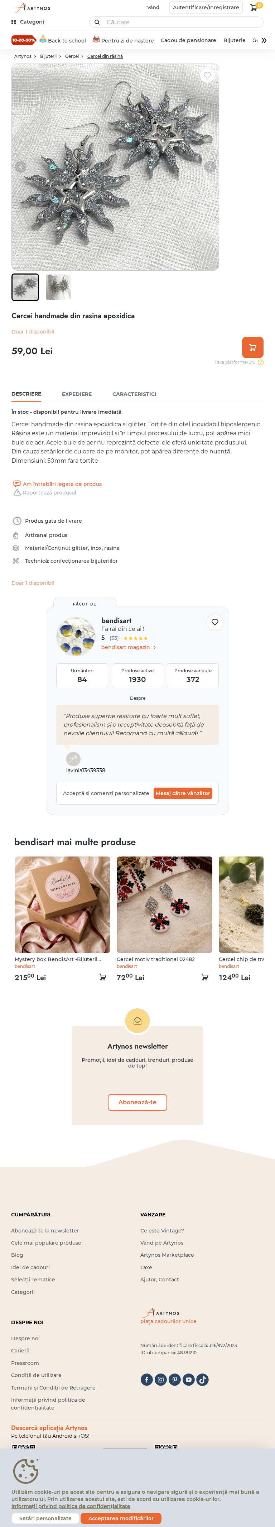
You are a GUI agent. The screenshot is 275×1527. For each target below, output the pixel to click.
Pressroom (25, 1363)
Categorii (23, 1292)
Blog (17, 1255)
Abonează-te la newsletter (45, 1230)
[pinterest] (174, 1379)
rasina (112, 548)
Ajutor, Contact (159, 1279)
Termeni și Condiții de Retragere (53, 1388)
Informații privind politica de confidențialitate (70, 1506)
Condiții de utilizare (36, 1375)
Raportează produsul (49, 492)
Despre (137, 698)
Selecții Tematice (33, 1279)
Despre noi (25, 1338)
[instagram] (160, 1379)
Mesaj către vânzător (183, 793)
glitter (80, 548)
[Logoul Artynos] (31, 7)
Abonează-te (137, 1102)
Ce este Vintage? (162, 1230)
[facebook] (146, 1379)
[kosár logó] (254, 7)
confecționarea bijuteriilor (84, 561)
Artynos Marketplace (167, 1255)
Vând (153, 7)
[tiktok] (202, 1379)
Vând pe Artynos (161, 1243)
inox (96, 548)
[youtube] (188, 1379)
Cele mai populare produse (46, 1243)
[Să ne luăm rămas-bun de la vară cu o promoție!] (24, 40)
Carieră (20, 1350)
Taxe (146, 1267)
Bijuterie (234, 40)
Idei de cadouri (30, 1267)
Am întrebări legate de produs (62, 484)
